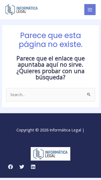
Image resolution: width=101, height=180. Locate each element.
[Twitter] (21, 166)
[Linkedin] (33, 166)
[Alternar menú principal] (90, 9)
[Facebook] (10, 166)
